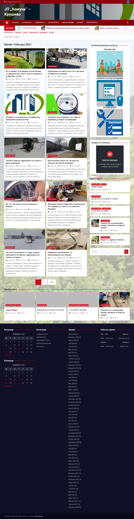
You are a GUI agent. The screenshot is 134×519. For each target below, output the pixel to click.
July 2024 (71, 377)
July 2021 (71, 486)
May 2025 (71, 350)
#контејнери (43, 32)
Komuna (107, 189)
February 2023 (73, 427)
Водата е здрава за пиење (112, 240)
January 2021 (72, 504)
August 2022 (72, 445)
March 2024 (72, 390)
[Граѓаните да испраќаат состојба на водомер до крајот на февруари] (66, 104)
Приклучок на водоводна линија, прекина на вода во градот (113, 225)
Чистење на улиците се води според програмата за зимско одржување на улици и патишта (22, 254)
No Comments (34, 79)
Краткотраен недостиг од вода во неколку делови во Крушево (63, 161)
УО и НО (104, 184)
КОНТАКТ (80, 22)
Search (126, 252)
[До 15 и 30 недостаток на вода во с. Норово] (24, 191)
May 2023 (71, 418)
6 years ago (11, 79)
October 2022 (72, 439)
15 (6, 348)
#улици (25, 32)
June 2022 (71, 452)
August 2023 (72, 408)
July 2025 (71, 343)
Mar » (10, 355)
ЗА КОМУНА (26, 22)
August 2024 (72, 374)
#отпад (51, 32)
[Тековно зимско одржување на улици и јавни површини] (24, 148)
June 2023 (71, 414)
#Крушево (18, 32)
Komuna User (22, 79)
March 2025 (72, 356)
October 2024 (72, 371)
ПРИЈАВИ (110, 70)
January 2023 (72, 430)
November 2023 (73, 402)
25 (19, 352)
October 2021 (72, 476)
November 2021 (73, 473)
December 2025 (73, 337)
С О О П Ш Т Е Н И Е (100, 211)
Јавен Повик (97, 187)
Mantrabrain (39, 516)
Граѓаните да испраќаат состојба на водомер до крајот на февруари (64, 118)
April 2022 (71, 458)
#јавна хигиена (33, 32)
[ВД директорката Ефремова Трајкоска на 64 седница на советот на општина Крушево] (66, 191)
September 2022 (73, 442)
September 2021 (73, 479)
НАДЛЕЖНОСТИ (41, 340)
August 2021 (72, 482)
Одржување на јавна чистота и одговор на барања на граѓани (66, 72)
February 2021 (73, 501)
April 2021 (71, 495)
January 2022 (72, 467)
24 (14, 352)
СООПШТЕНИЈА (53, 22)
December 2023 (73, 399)
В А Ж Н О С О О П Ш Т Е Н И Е (104, 199)
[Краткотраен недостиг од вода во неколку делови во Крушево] (66, 148)
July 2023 (71, 411)
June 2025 (71, 346)
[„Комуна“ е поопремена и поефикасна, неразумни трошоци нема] (24, 104)
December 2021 (73, 470)
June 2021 (71, 489)
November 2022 (73, 436)
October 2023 (72, 405)
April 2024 (71, 387)
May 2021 (71, 492)
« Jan (6, 355)
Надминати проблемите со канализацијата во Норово (60, 253)
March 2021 (72, 498)
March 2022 (72, 461)
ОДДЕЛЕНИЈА (40, 22)
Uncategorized (96, 208)
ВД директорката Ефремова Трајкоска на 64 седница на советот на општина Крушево (66, 206)
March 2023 (72, 424)
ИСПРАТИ (110, 99)
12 (23, 345)
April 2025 (71, 353)
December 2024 (73, 365)
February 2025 (73, 359)
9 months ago (97, 202)
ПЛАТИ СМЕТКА (91, 22)
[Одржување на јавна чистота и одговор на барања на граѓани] (66, 58)
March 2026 (72, 334)
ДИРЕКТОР (40, 337)
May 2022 (71, 455)
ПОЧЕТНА (15, 22)
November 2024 (73, 368)
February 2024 (73, 393)
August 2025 (72, 340)
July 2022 (71, 448)
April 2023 (71, 421)
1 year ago (106, 230)
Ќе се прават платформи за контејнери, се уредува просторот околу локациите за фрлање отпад (24, 73)
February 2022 (73, 464)
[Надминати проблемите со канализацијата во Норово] (66, 239)
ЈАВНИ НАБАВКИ (68, 22)
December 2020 (73, 507)
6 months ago (97, 189)
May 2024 (71, 383)
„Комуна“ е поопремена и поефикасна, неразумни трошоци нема (23, 118)
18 (19, 348)
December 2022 (73, 433)
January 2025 (72, 362)
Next (51, 282)
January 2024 (72, 396)
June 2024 (71, 380)
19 (23, 348)
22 (6, 352)
